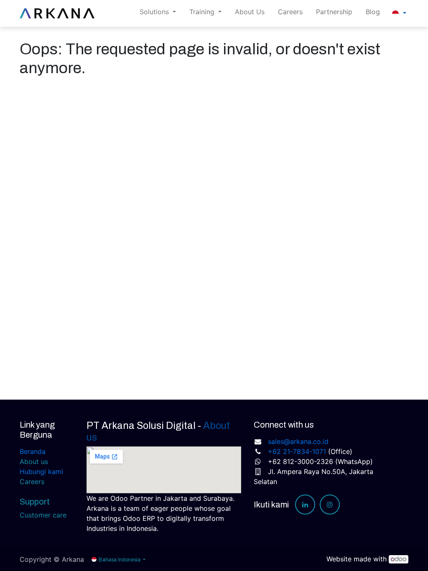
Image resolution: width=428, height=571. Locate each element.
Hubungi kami (41, 471)
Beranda (33, 451)
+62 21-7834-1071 (297, 451)
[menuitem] (250, 13)
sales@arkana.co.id (298, 441)
